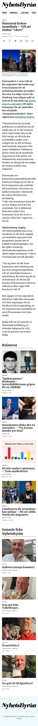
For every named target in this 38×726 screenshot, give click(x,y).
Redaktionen (6, 34)
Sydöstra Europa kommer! (18, 567)
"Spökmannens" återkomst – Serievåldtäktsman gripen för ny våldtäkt (18, 383)
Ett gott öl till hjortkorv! (17, 683)
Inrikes (14, 13)
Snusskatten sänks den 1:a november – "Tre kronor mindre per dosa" (18, 427)
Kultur (4, 564)
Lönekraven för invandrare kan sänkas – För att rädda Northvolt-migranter (19, 511)
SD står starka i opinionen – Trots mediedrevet (18, 470)
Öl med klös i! (10, 645)
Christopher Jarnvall (10, 570)
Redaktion (5, 434)
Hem (4, 13)
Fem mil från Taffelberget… (11, 606)
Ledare (25, 13)
